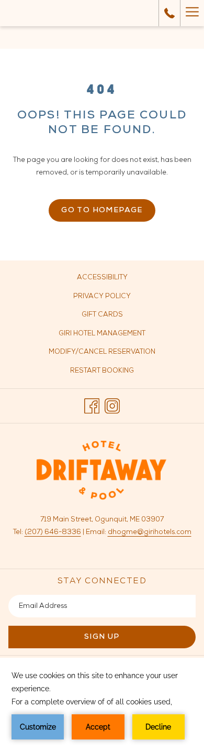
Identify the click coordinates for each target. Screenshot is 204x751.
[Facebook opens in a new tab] (91, 405)
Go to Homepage (102, 210)
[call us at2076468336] (169, 13)
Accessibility (102, 277)
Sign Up (102, 637)
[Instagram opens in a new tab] (112, 405)
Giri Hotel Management (114, 336)
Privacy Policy (102, 296)
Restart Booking (102, 370)
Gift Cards (114, 317)
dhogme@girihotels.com (149, 532)
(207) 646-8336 (53, 532)
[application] (102, 704)
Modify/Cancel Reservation (102, 352)
